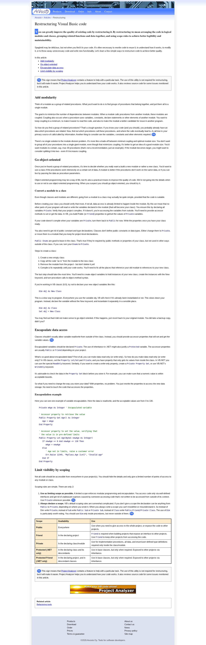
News (127, 627)
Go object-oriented (48, 64)
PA (153, 134)
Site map (128, 634)
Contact (108, 11)
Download (70, 11)
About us (128, 621)
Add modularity (47, 61)
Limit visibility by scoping (51, 71)
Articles (47, 17)
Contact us (129, 624)
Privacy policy (130, 630)
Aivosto (38, 17)
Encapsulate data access (51, 67)
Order (81, 11)
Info (89, 11)
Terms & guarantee (75, 634)
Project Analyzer (68, 80)
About (98, 11)
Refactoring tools (44, 604)
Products (57, 11)
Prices (70, 630)
